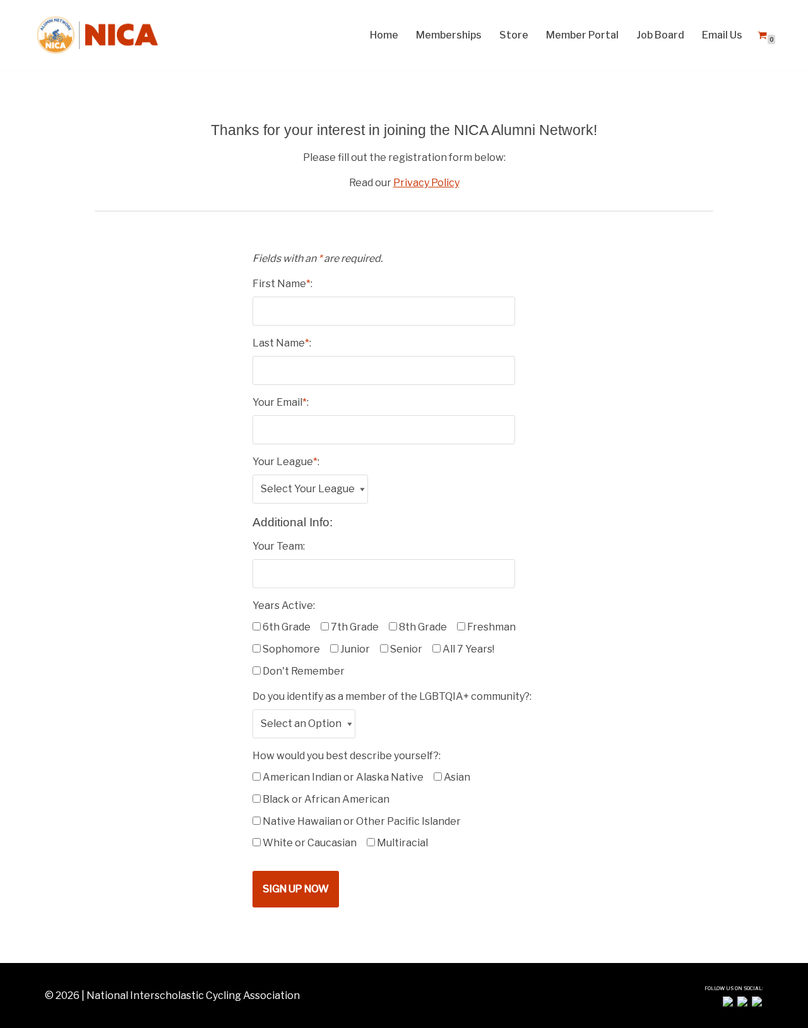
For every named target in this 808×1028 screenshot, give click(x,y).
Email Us (722, 35)
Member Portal (582, 35)
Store (513, 35)
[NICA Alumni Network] (98, 35)
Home (384, 35)
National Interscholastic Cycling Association (193, 995)
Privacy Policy (426, 183)
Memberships (449, 35)
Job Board (660, 35)
